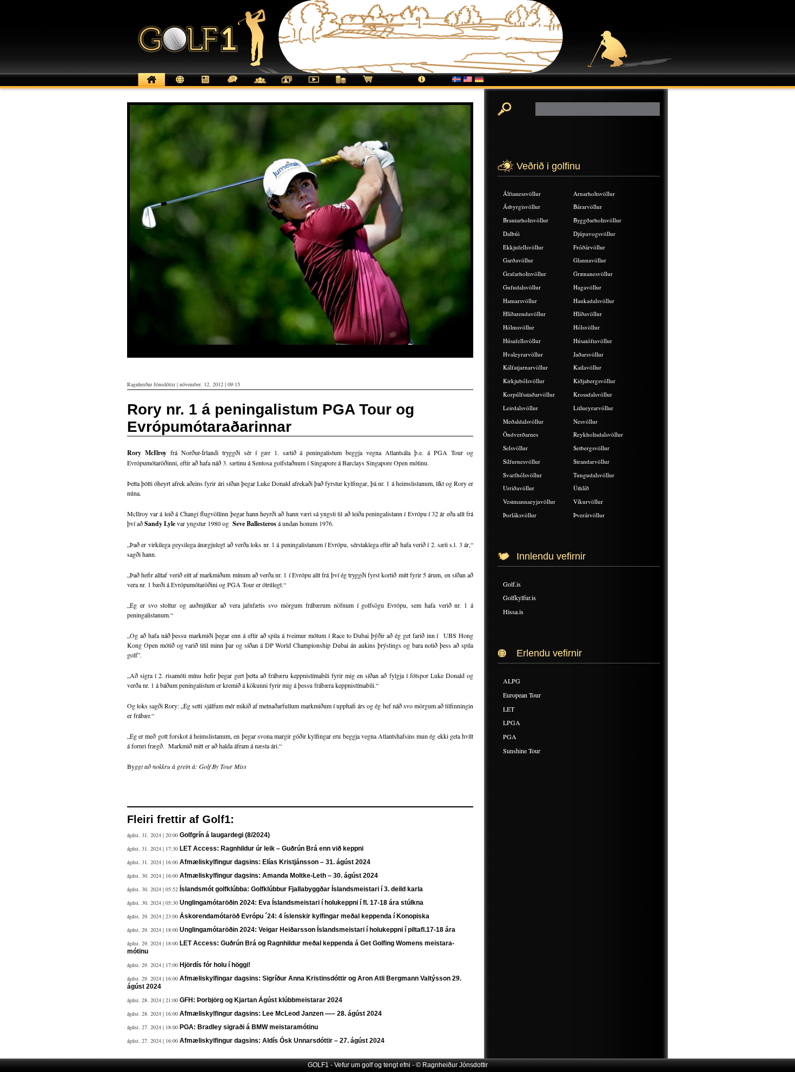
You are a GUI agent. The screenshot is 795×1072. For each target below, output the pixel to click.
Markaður (340, 85)
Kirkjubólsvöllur (524, 381)
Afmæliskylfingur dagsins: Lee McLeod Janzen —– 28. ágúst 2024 (281, 1013)
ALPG (511, 680)
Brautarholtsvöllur (525, 220)
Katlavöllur (587, 367)
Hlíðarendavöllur (524, 314)
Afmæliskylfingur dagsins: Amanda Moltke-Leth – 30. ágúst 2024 (279, 875)
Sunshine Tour (521, 750)
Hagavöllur (587, 287)
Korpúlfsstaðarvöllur (529, 394)
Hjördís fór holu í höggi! (215, 965)
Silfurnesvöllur (521, 461)
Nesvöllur (585, 421)
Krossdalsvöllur (592, 394)
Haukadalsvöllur (593, 301)
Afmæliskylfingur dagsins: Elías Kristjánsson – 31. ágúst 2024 (275, 862)
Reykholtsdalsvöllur (598, 434)
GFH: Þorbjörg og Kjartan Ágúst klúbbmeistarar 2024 (261, 1000)
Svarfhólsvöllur (522, 475)
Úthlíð (581, 488)
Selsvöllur (515, 448)
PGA (509, 736)
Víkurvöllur (588, 501)
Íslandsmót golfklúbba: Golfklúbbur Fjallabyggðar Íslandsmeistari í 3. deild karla (301, 889)
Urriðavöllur (518, 488)
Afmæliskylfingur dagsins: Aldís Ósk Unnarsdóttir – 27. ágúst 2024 (282, 1040)
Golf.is (512, 584)
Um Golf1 (421, 85)
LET (508, 709)
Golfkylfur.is (519, 597)
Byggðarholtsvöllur (597, 220)
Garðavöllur (518, 260)
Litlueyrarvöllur (593, 408)
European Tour (522, 694)
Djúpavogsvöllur (594, 233)
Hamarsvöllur (520, 301)
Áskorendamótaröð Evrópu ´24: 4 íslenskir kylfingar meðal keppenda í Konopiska (304, 916)
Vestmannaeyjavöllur (529, 501)
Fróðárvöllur (589, 247)
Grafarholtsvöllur (524, 273)
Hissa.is (513, 611)
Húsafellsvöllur (522, 341)
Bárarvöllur (587, 206)
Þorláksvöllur (519, 515)
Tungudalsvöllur (593, 475)
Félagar (259, 85)
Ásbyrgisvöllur (521, 206)
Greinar (205, 85)
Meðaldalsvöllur (523, 421)
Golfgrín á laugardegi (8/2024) (225, 835)
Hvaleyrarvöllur (523, 354)
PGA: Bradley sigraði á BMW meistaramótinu (249, 1027)
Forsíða (151, 85)
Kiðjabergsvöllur (594, 381)
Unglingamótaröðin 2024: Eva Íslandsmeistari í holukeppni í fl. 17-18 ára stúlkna (301, 902)
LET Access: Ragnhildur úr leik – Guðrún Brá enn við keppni (271, 848)
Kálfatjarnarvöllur (525, 367)
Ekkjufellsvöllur (523, 247)
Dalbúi (511, 233)
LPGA (511, 722)
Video (313, 85)
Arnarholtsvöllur (594, 193)
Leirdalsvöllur (520, 408)
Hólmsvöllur (518, 327)
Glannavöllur (589, 260)
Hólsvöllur (586, 327)
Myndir (286, 85)
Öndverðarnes (520, 434)
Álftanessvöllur (522, 193)
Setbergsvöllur (591, 448)
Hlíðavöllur (587, 314)
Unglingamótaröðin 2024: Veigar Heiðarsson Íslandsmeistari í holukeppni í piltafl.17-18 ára (317, 929)
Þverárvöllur (589, 515)
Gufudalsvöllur (522, 287)
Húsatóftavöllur (592, 341)
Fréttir (178, 85)
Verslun (367, 85)
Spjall (232, 85)
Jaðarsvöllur (588, 354)
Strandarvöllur (591, 461)
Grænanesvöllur (593, 273)
